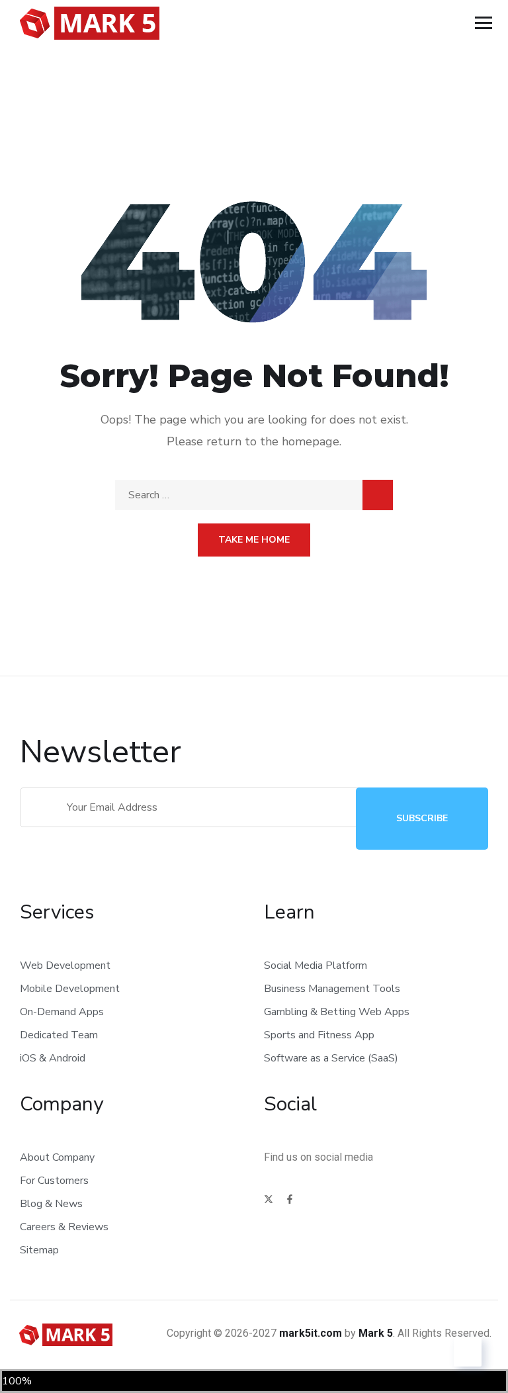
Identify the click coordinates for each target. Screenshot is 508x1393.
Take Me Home (254, 539)
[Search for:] (254, 495)
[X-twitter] (268, 1199)
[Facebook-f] (289, 1199)
